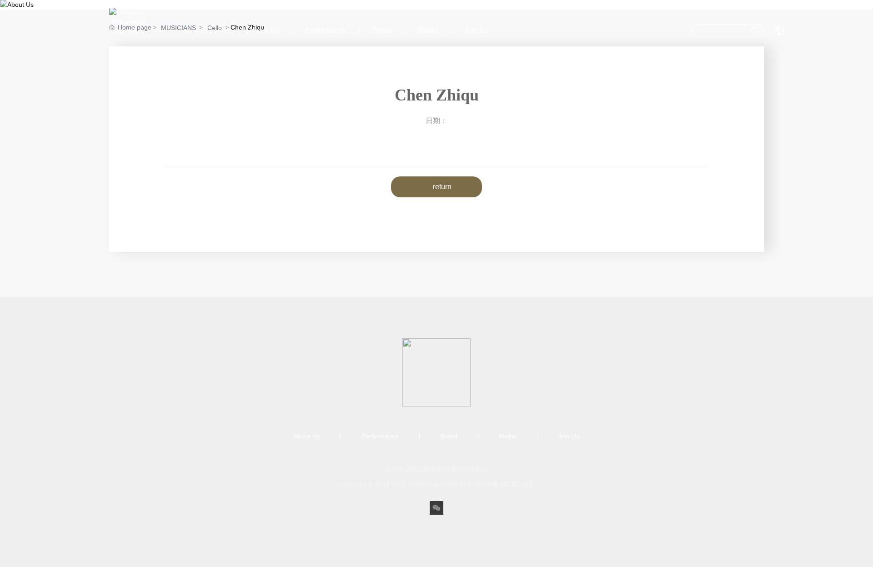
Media (428, 30)
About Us (264, 30)
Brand (382, 30)
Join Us (476, 30)
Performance (325, 30)
